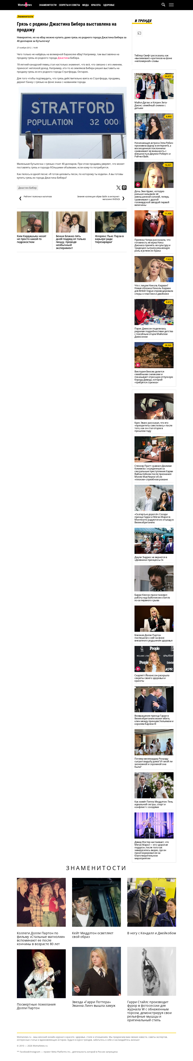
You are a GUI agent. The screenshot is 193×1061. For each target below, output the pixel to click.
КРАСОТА (96, 5)
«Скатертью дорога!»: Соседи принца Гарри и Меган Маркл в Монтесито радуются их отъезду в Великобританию (153, 518)
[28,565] (154, 367)
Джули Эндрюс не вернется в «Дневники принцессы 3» (150, 559)
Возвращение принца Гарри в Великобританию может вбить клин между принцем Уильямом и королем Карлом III (153, 720)
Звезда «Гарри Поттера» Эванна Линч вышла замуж (93, 1004)
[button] (165, 5)
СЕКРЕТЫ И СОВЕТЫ (69, 5)
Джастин (63, 58)
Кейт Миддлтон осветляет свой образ (93, 935)
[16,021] (154, 187)
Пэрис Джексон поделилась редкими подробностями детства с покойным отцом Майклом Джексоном (153, 332)
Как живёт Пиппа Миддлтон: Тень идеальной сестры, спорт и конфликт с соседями (153, 804)
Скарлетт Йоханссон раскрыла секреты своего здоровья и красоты (151, 678)
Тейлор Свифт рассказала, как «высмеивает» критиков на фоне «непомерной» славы (153, 58)
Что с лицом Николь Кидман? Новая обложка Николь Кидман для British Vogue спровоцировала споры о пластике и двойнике (153, 289)
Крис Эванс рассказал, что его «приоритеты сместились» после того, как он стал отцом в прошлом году (153, 427)
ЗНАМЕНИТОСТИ (48, 5)
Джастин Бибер (27, 187)
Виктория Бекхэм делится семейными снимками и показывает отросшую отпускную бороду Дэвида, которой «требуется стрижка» (153, 377)
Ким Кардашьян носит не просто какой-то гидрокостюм (31, 239)
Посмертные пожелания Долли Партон (36, 1006)
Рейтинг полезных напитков (35, 198)
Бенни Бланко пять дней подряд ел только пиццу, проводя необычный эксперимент (71, 242)
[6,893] (154, 138)
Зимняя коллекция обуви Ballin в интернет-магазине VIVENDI (101, 198)
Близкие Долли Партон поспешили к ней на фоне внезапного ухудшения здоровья (153, 637)
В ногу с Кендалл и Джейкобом (151, 933)
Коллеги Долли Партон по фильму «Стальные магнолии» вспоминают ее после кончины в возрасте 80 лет (41, 938)
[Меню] (171, 5)
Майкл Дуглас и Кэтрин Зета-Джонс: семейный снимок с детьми (150, 105)
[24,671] (154, 98)
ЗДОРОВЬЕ (108, 5)
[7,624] (154, 281)
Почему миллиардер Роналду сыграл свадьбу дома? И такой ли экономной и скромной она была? (153, 762)
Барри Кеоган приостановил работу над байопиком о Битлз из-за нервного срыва (152, 597)
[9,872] (154, 324)
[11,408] (154, 235)
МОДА (85, 5)
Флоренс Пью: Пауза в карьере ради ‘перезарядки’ (109, 239)
